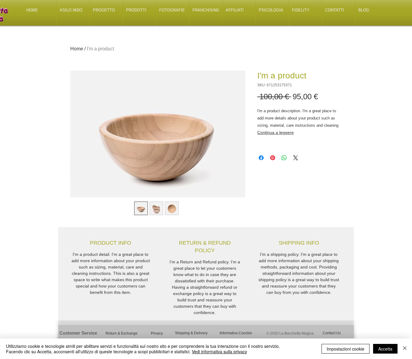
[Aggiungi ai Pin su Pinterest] (272, 157)
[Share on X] (295, 157)
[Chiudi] (404, 348)
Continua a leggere (275, 132)
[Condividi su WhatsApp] (284, 157)
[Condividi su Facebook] (261, 157)
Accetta (385, 349)
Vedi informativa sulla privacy (219, 351)
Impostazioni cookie (345, 349)
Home (76, 48)
